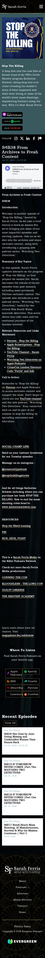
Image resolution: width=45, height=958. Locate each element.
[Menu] (41, 6)
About (22, 881)
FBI (4, 532)
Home (22, 912)
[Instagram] (16, 138)
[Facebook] (34, 138)
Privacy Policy (22, 926)
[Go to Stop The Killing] (22, 38)
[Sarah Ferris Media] (14, 6)
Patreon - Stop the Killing (22, 340)
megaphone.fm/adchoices (18, 635)
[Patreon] (40, 138)
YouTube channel (30, 398)
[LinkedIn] (28, 138)
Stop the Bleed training (16, 526)
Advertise (22, 893)
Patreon (10, 387)
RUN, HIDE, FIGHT (14, 538)
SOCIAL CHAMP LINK (15, 446)
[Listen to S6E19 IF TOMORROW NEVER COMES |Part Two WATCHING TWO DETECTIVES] (22, 771)
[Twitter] (22, 138)
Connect (22, 905)
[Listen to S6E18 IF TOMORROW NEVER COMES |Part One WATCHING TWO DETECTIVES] (22, 801)
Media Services (22, 899)
